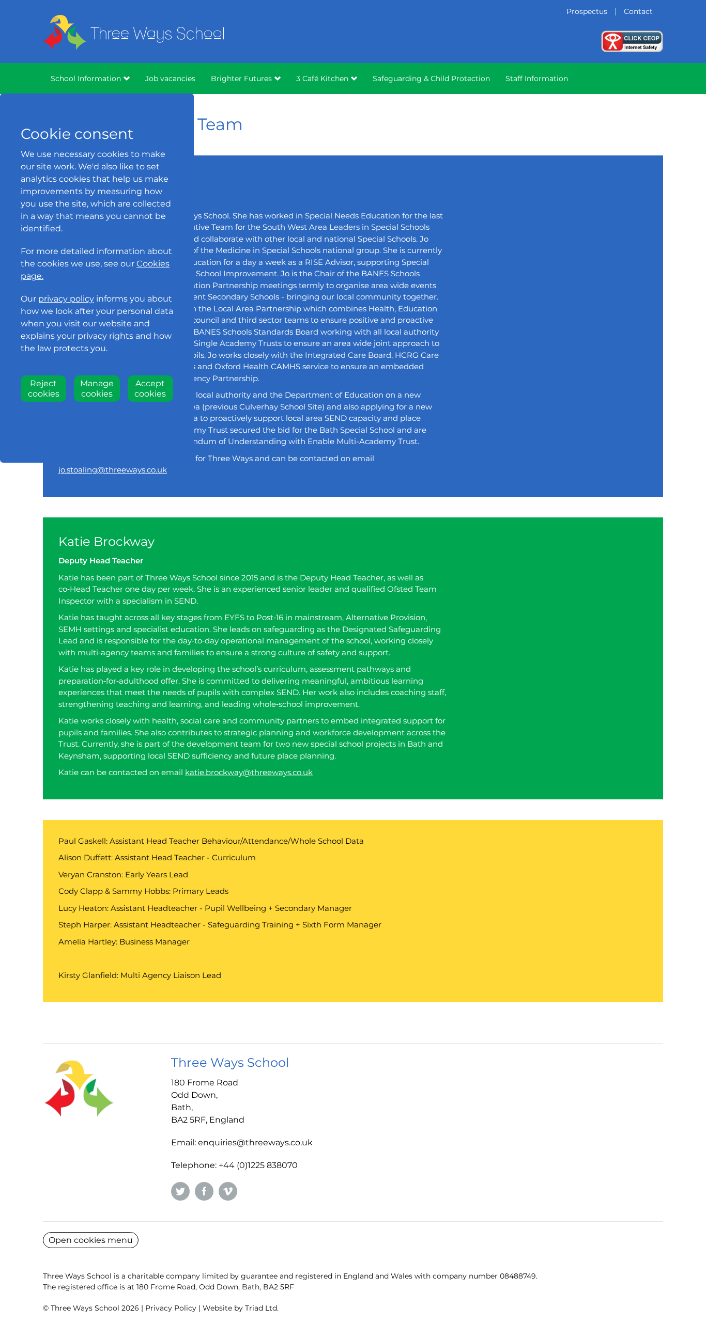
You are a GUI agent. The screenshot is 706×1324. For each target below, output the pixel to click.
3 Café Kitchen (322, 78)
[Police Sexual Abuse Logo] (632, 40)
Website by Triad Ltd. (241, 1308)
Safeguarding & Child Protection (431, 78)
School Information (86, 78)
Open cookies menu (91, 1240)
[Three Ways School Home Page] (133, 46)
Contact (638, 11)
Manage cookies (97, 388)
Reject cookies (43, 388)
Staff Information (536, 78)
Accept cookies (150, 388)
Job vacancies (170, 78)
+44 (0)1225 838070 (258, 1165)
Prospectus (586, 11)
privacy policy (66, 299)
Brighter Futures (241, 78)
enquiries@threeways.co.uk (255, 1142)
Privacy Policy (170, 1308)
